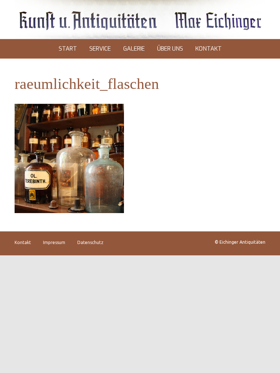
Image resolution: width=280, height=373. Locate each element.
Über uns (170, 48)
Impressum (54, 242)
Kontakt (208, 48)
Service (100, 48)
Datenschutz (90, 242)
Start (68, 48)
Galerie (134, 48)
